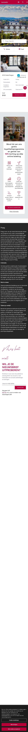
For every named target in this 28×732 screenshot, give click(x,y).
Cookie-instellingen (14, 720)
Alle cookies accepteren (14, 729)
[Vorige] (1, 62)
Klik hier (4, 392)
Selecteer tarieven (19, 95)
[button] (18, 2)
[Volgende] (26, 62)
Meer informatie (14, 211)
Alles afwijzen (14, 724)
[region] (14, 718)
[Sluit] (27, 85)
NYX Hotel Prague (7, 75)
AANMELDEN (20, 387)
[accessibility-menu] (25, 88)
